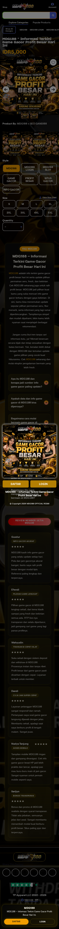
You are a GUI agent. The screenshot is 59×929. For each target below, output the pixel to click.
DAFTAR (16, 921)
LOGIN (42, 922)
